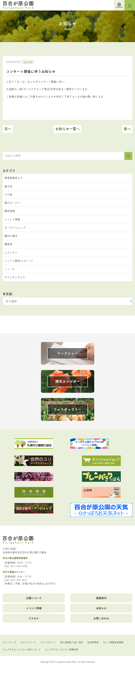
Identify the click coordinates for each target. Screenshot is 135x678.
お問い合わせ (101, 618)
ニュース (28, 61)
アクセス (34, 618)
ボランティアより (14, 277)
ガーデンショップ (14, 227)
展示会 (8, 186)
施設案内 (101, 598)
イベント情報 (12, 219)
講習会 (8, 244)
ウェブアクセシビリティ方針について (22, 649)
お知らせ (101, 608)
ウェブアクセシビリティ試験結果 (61, 649)
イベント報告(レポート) (18, 260)
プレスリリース (28, 642)
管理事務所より (13, 178)
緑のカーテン (12, 202)
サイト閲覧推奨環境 (113, 642)
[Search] (128, 156)
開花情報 (9, 211)
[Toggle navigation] (129, 5)
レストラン (11, 252)
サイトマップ (9, 642)
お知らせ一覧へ (67, 128)
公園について (34, 598)
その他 (8, 194)
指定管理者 (93, 642)
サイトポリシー (48, 642)
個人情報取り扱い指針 (71, 642)
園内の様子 (11, 236)
